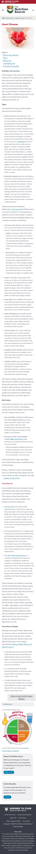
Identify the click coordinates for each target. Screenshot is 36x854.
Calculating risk (9, 64)
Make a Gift (13, 818)
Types (5, 58)
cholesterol (21, 141)
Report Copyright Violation (13, 821)
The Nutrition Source (9, 18)
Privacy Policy (22, 818)
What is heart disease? (11, 55)
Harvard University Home (24, 814)
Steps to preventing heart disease (21, 697)
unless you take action (12, 478)
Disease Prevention (20, 18)
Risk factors (7, 61)
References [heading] (8, 704)
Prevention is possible (11, 66)
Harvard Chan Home (10, 814)
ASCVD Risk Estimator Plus (16, 555)
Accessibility (26, 821)
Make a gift (9, 772)
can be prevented (17, 209)
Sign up (7, 797)
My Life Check (9, 507)
